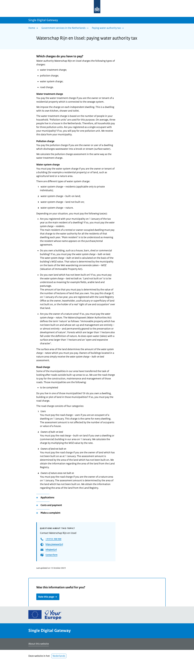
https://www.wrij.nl (54, 544)
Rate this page (46, 596)
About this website (38, 643)
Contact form (51, 554)
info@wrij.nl (51, 549)
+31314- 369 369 (53, 539)
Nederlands (59, 656)
